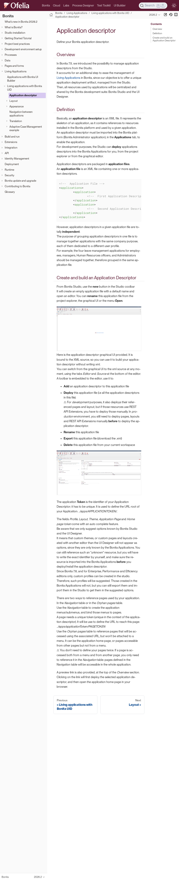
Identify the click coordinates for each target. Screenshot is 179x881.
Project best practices (17, 43)
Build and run (12, 136)
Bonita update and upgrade (20, 180)
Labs (66, 5)
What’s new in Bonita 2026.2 (21, 21)
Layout (13, 100)
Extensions (11, 142)
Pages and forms (14, 65)
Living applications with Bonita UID (24, 87)
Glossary (10, 191)
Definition (157, 33)
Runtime (9, 169)
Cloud (56, 5)
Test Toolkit (104, 5)
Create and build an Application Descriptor (164, 39)
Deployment (12, 164)
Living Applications (15, 71)
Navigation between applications (21, 113)
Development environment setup (23, 49)
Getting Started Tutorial (18, 38)
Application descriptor (23, 95)
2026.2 (153, 14)
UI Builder (120, 5)
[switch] (173, 5)
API (7, 153)
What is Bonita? (14, 27)
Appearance (16, 106)
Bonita (46, 5)
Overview (157, 29)
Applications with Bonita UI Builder (22, 78)
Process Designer (83, 5)
